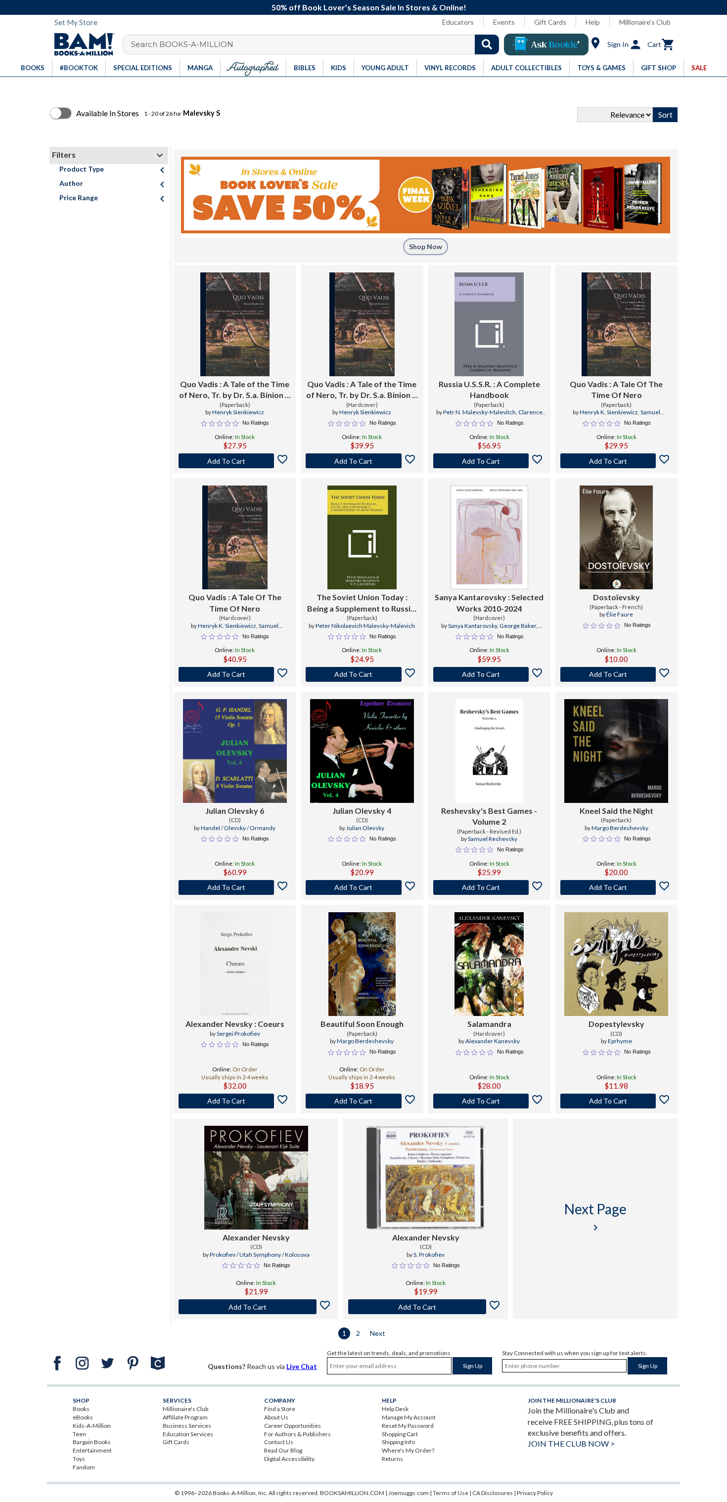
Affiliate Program (185, 1417)
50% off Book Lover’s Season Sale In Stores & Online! (369, 7)
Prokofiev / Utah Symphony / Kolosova (260, 1254)
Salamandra (489, 1023)
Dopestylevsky (616, 1023)
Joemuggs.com (408, 1493)
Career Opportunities (292, 1425)
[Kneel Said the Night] (616, 751)
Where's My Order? (408, 1450)
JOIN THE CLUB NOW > (571, 1443)
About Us (276, 1417)
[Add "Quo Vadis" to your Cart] (235, 460)
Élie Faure (619, 614)
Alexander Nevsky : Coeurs (234, 1023)
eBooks (83, 1417)
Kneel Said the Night (616, 810)
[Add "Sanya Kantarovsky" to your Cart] (489, 674)
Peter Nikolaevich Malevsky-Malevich (365, 625)
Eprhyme (620, 1041)
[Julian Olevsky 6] (235, 751)
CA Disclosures (492, 1493)
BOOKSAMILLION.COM (352, 1493)
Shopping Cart (400, 1434)
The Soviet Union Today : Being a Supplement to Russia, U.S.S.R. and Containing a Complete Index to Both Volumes (362, 603)
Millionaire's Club (645, 22)
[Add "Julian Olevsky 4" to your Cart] (362, 887)
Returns (392, 1458)
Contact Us (278, 1442)
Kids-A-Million (92, 1425)
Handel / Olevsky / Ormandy (238, 828)
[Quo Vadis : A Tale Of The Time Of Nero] (616, 324)
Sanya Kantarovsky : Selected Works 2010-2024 (489, 602)
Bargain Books (92, 1442)
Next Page (595, 1217)
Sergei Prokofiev (238, 1033)
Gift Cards (550, 22)
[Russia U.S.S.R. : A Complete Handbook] (489, 324)
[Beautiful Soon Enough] (362, 964)
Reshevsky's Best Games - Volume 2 (489, 816)
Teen (79, 1434)
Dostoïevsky (616, 597)
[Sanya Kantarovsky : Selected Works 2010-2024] (489, 537)
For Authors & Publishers (297, 1434)
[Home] (81, 44)
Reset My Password (408, 1425)
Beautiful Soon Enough (362, 1023)
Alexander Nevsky (256, 1237)
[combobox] (317, 44)
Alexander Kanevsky (492, 1041)
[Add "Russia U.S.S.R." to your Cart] (489, 460)
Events (504, 22)
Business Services (187, 1425)
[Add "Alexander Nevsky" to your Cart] (235, 1101)
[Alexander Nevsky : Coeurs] (234, 964)
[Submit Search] (487, 44)
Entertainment (92, 1450)
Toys (79, 1458)
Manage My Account (409, 1417)
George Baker (518, 625)
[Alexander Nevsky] (256, 1177)
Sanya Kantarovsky (472, 625)
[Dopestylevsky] (616, 964)
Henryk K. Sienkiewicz (609, 412)
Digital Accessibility (289, 1458)
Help (593, 22)
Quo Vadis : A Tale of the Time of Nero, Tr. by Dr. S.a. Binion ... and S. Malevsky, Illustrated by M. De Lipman (235, 390)
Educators (458, 22)
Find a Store (279, 1409)
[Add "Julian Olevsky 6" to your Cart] (235, 887)
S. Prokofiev (429, 1254)
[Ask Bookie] (546, 44)
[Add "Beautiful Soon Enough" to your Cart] (362, 1101)
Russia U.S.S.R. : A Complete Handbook (489, 389)
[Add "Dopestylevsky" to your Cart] (616, 1101)
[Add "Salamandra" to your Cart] (489, 1101)
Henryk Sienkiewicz (238, 412)
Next (377, 1333)
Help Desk (395, 1409)
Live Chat (301, 1366)
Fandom (84, 1467)
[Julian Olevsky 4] (362, 751)
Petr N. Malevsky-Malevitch (479, 412)
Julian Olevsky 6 (234, 810)
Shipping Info (398, 1442)
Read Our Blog (283, 1450)
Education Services (188, 1434)
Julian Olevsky (365, 828)
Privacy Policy (535, 1493)
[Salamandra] (489, 964)
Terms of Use (450, 1493)
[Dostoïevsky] (616, 537)
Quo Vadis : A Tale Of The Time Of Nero (616, 389)
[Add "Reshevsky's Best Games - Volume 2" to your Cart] (489, 887)
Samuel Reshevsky (492, 838)
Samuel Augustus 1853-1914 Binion (611, 416)
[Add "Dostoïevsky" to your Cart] (616, 674)
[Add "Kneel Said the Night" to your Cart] (616, 887)
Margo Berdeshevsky (619, 828)
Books (81, 1409)
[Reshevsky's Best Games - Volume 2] (489, 751)
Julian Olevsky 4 (361, 810)
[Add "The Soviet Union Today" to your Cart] (362, 674)
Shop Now (425, 246)
